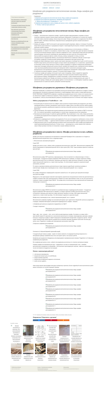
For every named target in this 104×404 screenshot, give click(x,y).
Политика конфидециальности (43, 368)
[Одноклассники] (63, 320)
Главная (45, 7)
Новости (51, 7)
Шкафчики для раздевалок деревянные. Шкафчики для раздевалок (53, 19)
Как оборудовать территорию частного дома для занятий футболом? (19, 21)
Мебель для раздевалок (60, 314)
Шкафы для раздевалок (51, 314)
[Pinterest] (51, 320)
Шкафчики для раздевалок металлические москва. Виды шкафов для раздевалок (56, 18)
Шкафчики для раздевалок (41, 314)
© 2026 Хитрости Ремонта (16, 367)
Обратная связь (66, 367)
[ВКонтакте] (39, 320)
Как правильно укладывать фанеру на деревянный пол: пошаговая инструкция (20, 48)
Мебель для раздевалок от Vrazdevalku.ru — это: (49, 21)
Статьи (57, 7)
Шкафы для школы (68, 314)
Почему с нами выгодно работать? (46, 24)
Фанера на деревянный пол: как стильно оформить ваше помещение (19, 43)
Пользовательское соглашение (46, 367)
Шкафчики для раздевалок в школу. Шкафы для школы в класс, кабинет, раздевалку (57, 23)
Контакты (39, 367)
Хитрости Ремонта (52, 2)
